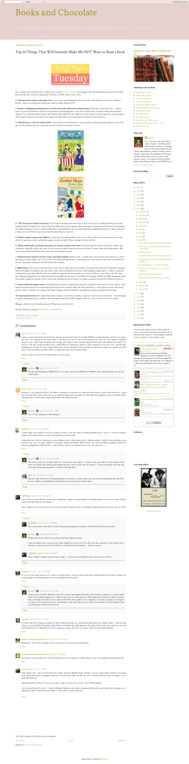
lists (23, 318)
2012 (139, 307)
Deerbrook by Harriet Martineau (150, 274)
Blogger (104, 759)
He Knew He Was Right (148, 349)
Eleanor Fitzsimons (141, 392)
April (141, 240)
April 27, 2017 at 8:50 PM (40, 571)
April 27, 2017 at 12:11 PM (36, 389)
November (143, 215)
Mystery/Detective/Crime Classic (148, 107)
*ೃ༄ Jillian (26, 495)
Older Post (121, 740)
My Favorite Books (38, 36)
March (141, 282)
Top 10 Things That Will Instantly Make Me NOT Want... (154, 247)
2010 (139, 314)
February (142, 285)
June (140, 233)
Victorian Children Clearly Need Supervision (154, 255)
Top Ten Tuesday (69, 91)
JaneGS (25, 669)
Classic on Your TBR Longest (147, 120)
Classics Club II (118, 36)
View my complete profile (143, 165)
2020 (139, 198)
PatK (24, 388)
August (141, 226)
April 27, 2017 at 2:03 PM (39, 429)
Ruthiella (25, 429)
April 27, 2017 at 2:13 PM (48, 458)
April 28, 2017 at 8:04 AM (47, 553)
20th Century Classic (143, 95)
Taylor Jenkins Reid (147, 404)
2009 (139, 318)
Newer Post (20, 740)
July (140, 229)
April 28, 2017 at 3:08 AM (49, 534)
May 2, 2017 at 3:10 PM (37, 669)
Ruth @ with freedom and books (34, 639)
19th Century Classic (143, 92)
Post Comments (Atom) (34, 745)
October (142, 218)
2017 (139, 208)
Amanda (25, 619)
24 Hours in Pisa (144, 252)
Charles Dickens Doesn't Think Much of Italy (154, 243)
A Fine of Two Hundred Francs (151, 372)
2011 (139, 311)
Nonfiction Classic (142, 117)
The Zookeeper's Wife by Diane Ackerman (153, 277)
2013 (139, 304)
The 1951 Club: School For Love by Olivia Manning (154, 269)
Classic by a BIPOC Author (146, 105)
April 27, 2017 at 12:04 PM (36, 333)
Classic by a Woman (143, 98)
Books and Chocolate (56, 13)
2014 (139, 300)
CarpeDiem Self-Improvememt (34, 654)
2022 (139, 191)
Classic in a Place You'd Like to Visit (149, 123)
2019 (139, 201)
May (140, 236)
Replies (27, 363)
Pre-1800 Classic (142, 114)
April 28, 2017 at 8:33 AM (38, 619)
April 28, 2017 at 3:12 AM (49, 591)
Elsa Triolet (145, 374)
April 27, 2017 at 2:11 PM (48, 368)
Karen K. (31, 368)
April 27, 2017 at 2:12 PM (48, 411)
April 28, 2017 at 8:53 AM (57, 639)
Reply (24, 358)
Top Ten (28, 318)
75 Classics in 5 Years (92, 36)
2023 (139, 187)
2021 (139, 194)
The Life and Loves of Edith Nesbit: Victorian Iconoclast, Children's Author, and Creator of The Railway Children (154, 386)
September (143, 222)
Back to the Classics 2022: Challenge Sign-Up (152, 52)
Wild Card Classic (142, 126)
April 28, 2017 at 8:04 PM (55, 654)
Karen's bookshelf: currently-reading (154, 345)
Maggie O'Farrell (146, 412)
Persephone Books (64, 36)
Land (142, 410)
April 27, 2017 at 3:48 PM (41, 496)
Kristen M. (26, 571)
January (142, 289)
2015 (139, 297)
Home (19, 36)
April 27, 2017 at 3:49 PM (47, 523)
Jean (23, 333)
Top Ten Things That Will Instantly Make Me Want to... (155, 260)
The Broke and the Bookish (51, 309)
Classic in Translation (144, 101)
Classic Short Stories (143, 111)
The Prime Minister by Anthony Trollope (153, 265)
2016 (139, 293)
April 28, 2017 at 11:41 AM (42, 475)
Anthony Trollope (146, 351)
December (143, 211)
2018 (139, 205)
